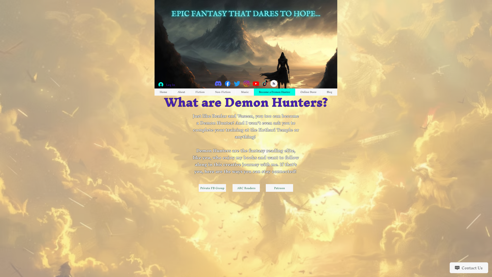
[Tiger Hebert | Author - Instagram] (246, 83)
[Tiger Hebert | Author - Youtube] (256, 83)
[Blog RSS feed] (273, 83)
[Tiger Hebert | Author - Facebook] (227, 83)
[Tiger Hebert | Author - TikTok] (265, 83)
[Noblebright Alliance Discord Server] (218, 83)
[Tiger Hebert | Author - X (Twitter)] (237, 83)
